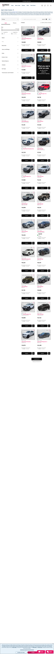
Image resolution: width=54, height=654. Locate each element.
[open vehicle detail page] (28, 31)
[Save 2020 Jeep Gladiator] (49, 275)
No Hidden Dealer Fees (27, 1)
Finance (14, 22)
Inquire (26, 50)
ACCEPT (33, 652)
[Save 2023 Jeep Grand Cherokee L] (33, 54)
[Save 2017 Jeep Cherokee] (49, 165)
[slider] (2, 30)
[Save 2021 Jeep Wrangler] (49, 27)
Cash (6, 23)
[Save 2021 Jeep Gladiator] (49, 109)
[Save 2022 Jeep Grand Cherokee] (33, 82)
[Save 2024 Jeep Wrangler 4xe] (49, 82)
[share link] (31, 27)
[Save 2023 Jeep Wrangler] (33, 192)
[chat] (45, 5)
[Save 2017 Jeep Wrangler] (49, 192)
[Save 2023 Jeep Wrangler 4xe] (33, 165)
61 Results (23, 22)
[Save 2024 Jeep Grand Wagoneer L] (33, 27)
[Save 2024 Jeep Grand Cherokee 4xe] (33, 137)
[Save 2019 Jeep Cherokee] (49, 302)
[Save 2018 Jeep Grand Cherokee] (33, 247)
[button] (12, 5)
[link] (6, 5)
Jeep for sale (14, 11)
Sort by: (46, 22)
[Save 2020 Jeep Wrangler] (49, 247)
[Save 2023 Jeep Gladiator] (33, 275)
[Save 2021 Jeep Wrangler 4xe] (33, 302)
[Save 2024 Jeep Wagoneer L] (33, 109)
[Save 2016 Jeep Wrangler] (49, 137)
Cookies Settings (21, 652)
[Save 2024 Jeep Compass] (33, 220)
